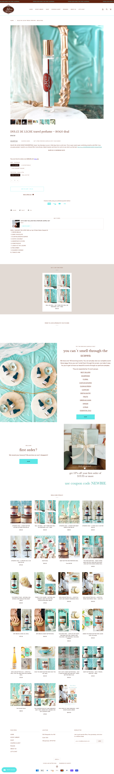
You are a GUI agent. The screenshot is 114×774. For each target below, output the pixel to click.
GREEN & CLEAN (85, 400)
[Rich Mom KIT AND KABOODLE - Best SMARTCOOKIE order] (69, 694)
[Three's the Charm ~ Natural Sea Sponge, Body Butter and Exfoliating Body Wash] (45, 583)
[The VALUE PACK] (21, 694)
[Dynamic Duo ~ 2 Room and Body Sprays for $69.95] (69, 512)
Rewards (12, 746)
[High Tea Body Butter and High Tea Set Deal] (45, 658)
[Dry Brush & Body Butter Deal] (45, 620)
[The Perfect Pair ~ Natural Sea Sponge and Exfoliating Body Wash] (21, 583)
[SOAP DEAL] (45, 547)
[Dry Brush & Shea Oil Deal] (21, 620)
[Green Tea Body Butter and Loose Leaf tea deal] (93, 620)
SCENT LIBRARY (15, 737)
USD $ (56, 759)
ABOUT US (13, 748)
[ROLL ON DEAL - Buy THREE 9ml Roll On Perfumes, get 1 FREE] (57, 289)
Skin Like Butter (49, 763)
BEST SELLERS (85, 372)
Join (99, 741)
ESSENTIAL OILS (85, 410)
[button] (27, 194)
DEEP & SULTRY (85, 393)
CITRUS (85, 407)
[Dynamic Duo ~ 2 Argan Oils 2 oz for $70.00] (21, 547)
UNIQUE (85, 403)
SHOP (85, 416)
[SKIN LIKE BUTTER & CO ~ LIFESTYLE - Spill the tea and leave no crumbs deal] (21, 658)
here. (66, 363)
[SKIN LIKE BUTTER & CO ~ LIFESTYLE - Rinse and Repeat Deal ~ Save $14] (93, 583)
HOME (12, 734)
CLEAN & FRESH (85, 386)
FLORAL (85, 379)
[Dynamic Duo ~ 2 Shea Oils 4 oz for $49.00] (93, 512)
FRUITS (85, 397)
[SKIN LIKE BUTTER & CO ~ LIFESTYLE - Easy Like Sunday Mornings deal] (69, 583)
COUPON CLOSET (15, 743)
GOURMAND (85, 376)
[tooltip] (33, 194)
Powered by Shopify (65, 763)
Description (14, 141)
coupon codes (25, 141)
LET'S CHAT (13, 751)
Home (12, 20)
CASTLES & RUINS (85, 383)
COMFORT (85, 390)
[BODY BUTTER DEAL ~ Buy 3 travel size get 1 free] (93, 658)
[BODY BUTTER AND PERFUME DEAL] (69, 547)
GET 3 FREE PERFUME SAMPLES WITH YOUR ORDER (47, 141)
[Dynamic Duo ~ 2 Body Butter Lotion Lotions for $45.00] (21, 512)
